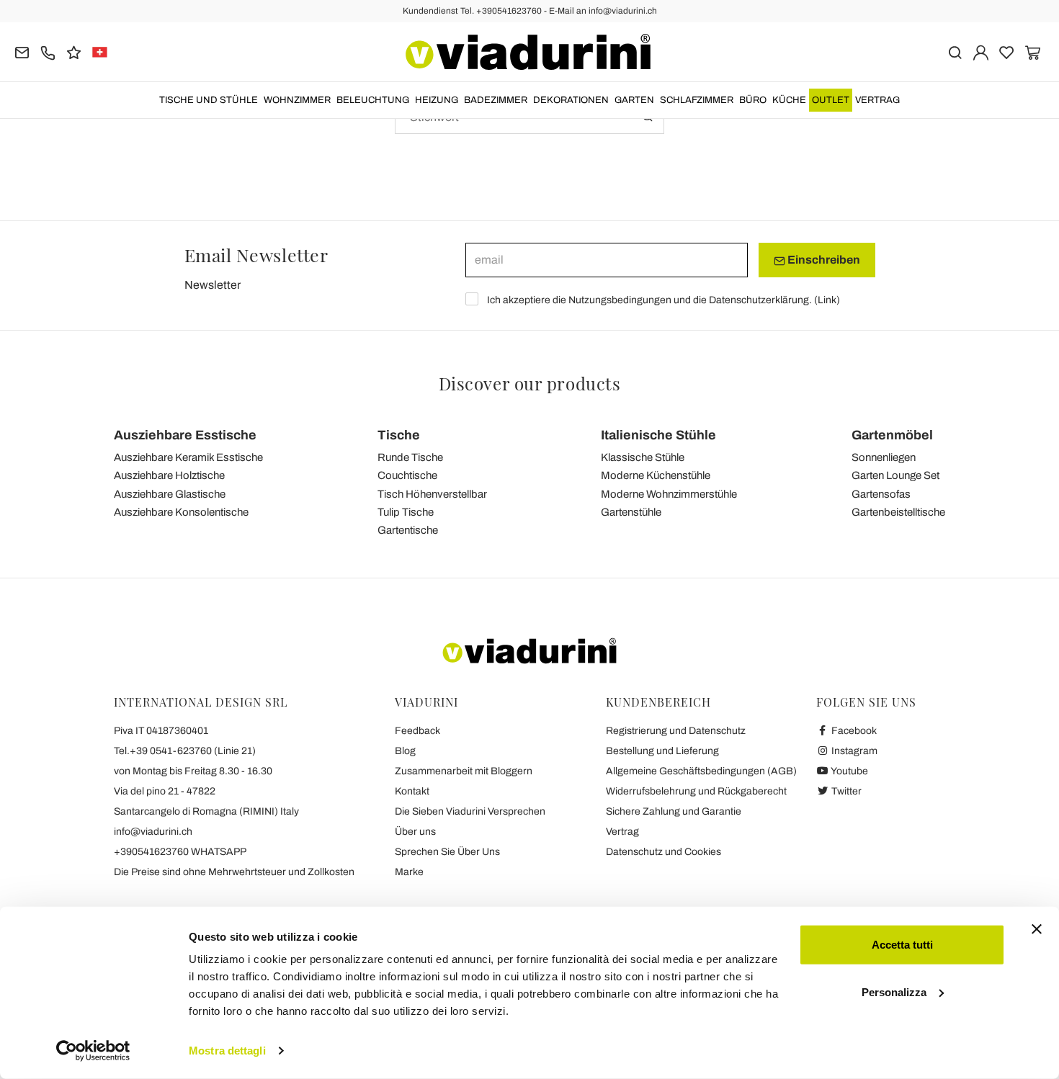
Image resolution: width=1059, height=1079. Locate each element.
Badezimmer (495, 100)
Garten (634, 100)
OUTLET (830, 100)
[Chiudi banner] (1037, 929)
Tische (398, 435)
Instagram (853, 751)
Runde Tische (410, 457)
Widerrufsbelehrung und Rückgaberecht (696, 791)
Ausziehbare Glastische (169, 494)
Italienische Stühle (658, 435)
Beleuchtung (372, 100)
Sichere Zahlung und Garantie (673, 811)
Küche (789, 100)
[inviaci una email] (22, 51)
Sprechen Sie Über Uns (447, 851)
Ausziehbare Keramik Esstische (188, 457)
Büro (753, 100)
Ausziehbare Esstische (185, 435)
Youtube (848, 771)
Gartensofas (881, 494)
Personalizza (894, 991)
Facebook (853, 730)
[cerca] (954, 51)
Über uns (415, 831)
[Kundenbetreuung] (47, 51)
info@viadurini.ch (153, 831)
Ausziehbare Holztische (169, 475)
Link (827, 300)
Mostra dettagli (227, 1050)
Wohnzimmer (297, 100)
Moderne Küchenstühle (655, 475)
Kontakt (412, 791)
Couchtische (407, 475)
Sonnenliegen (884, 457)
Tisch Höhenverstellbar (432, 494)
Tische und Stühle (208, 100)
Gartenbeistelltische (898, 512)
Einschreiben (822, 260)
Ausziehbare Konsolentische (181, 512)
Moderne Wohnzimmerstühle (669, 494)
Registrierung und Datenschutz (676, 730)
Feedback (417, 730)
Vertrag (877, 100)
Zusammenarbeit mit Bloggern (463, 771)
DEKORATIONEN (571, 100)
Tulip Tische (405, 512)
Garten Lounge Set (895, 475)
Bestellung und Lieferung (662, 751)
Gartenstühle (631, 512)
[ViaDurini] (528, 52)
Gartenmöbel (892, 435)
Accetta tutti (902, 945)
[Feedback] (73, 51)
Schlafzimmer (696, 100)
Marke (409, 872)
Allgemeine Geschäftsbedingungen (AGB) (701, 771)
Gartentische (407, 530)
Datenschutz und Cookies (663, 851)
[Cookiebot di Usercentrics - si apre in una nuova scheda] (93, 1051)
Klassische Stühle (642, 457)
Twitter (845, 791)
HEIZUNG (436, 100)
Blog (405, 751)
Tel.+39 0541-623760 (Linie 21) (185, 751)
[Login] (980, 51)
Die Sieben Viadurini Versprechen (470, 811)
